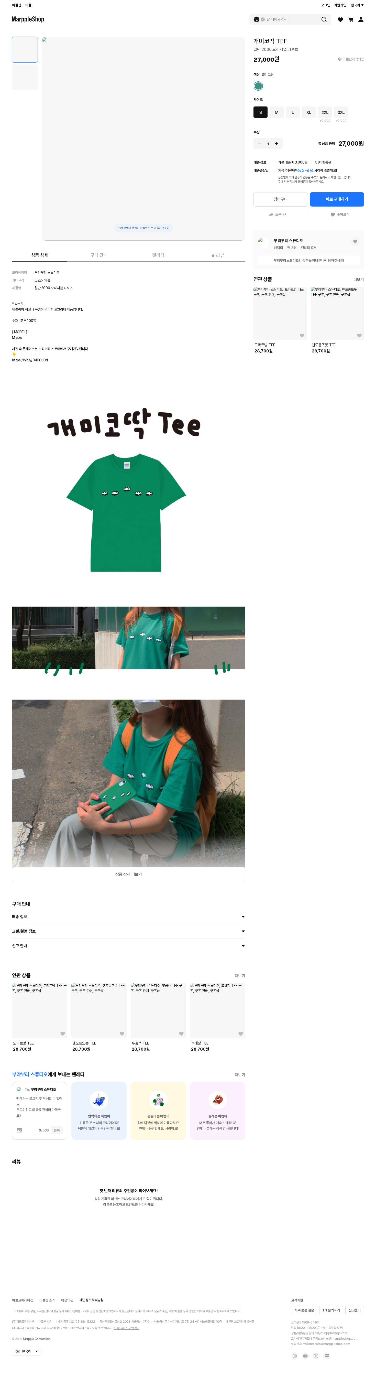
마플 (28, 5)
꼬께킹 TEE (199, 1043)
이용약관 (67, 1300)
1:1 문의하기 (331, 1310)
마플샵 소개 (47, 1300)
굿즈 (38, 280)
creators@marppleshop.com (329, 1344)
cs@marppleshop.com (331, 1333)
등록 (57, 1130)
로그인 (325, 5)
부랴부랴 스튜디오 (47, 273)
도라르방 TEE (23, 1043)
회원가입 (340, 5)
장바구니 (281, 199)
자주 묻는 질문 (304, 1310)
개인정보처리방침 (92, 1300)
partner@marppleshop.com (338, 1338)
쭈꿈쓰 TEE (140, 1043)
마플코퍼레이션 (22, 1300)
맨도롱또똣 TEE (84, 1043)
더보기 (240, 975)
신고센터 (355, 1310)
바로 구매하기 (337, 199)
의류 (47, 280)
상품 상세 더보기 (128, 874)
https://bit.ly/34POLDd (30, 360)
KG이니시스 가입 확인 (126, 1328)
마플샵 (16, 5)
